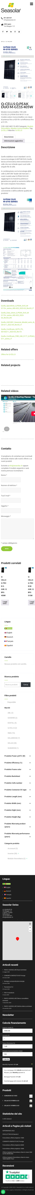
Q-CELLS (4, 130)
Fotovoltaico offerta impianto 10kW (13, 1148)
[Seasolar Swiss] (11, 4)
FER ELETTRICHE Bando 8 (10, 1134)
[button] (30, 48)
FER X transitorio (9, 992)
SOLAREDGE (14, 738)
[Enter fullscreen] (30, 923)
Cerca (25, 685)
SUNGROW (13, 748)
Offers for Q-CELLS (8, 354)
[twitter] (7, 31)
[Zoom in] (30, 927)
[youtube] (19, 31)
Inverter (12, 853)
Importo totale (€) (8, 1027)
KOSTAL (12, 723)
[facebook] (3, 31)
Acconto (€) (6, 1035)
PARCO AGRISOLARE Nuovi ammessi (15, 970)
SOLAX (12, 743)
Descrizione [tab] (9, 137)
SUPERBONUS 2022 (9, 1130)
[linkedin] (11, 31)
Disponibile (11, 702)
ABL (10, 713)
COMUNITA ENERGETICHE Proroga (14, 975)
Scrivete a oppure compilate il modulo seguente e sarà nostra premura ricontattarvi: (15, 468)
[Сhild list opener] (18, 853)
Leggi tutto (5, 602)
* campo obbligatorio (9, 543)
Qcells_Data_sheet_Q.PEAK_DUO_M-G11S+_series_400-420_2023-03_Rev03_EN (15, 315)
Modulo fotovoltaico (16, 859)
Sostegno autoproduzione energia (14, 981)
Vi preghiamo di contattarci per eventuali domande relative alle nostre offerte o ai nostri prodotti (16, 458)
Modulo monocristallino (20, 128)
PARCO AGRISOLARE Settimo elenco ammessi (18, 1006)
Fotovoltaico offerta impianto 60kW (13, 1145)
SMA (11, 733)
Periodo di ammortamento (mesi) (12, 1051)
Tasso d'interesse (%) (9, 1043)
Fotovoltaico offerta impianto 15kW (13, 1138)
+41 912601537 (7, 915)
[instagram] (15, 31)
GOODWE (12, 718)
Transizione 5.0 (8, 987)
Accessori (13, 848)
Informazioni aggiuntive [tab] (13, 141)
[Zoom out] (30, 930)
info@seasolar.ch (15, 466)
